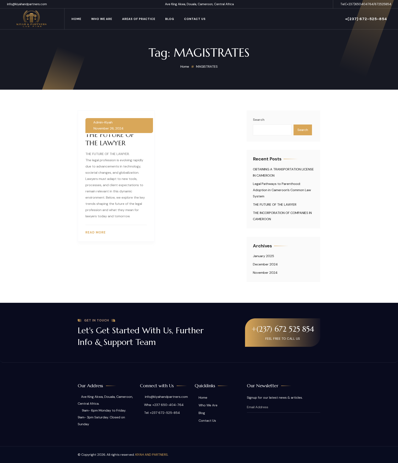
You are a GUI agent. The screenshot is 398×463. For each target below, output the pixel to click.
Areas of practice (138, 19)
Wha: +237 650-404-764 (164, 405)
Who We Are (208, 405)
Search (259, 119)
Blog (169, 19)
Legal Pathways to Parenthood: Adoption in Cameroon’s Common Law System (282, 190)
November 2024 (265, 272)
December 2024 (265, 264)
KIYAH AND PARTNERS (151, 454)
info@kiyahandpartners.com (27, 4)
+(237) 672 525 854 (282, 329)
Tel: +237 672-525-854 (162, 412)
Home (76, 19)
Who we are (101, 19)
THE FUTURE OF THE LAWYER (109, 139)
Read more (95, 232)
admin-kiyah (103, 122)
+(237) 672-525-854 (366, 18)
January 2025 (263, 256)
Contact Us (195, 19)
